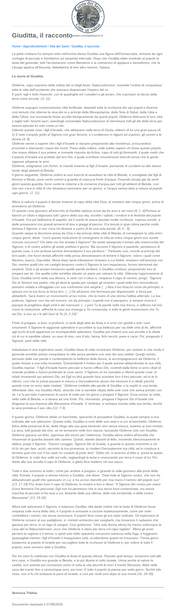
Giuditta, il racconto (85, 46)
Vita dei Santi (59, 46)
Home (16, 46)
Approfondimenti (35, 46)
